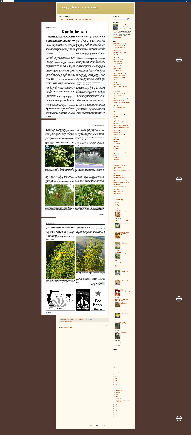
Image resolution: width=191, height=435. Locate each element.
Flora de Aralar (117, 184)
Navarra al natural (119, 289)
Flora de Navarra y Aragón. (79, 7)
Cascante (116, 81)
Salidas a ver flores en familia (120, 86)
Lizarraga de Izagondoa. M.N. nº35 (121, 127)
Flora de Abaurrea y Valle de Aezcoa (122, 182)
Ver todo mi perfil (117, 37)
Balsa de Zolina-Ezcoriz (119, 73)
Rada (115, 105)
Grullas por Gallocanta (125, 280)
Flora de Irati (117, 188)
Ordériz (116, 139)
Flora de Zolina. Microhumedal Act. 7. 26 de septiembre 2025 (125, 235)
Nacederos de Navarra (119, 77)
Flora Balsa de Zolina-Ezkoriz (120, 180)
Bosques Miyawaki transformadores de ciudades (122, 206)
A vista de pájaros (119, 199)
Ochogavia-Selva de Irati (119, 136)
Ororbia (116, 141)
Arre (115, 89)
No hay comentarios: (79, 319)
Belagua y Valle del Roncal (120, 93)
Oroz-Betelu (117, 104)
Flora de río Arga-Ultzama (120, 52)
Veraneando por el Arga (119, 200)
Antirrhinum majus (124, 243)
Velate (115, 109)
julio (117, 394)
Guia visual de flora (118, 191)
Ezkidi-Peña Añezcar (118, 97)
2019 (116, 384)
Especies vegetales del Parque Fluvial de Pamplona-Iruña (122, 171)
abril (117, 396)
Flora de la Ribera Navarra (121, 332)
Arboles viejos (117, 72)
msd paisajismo (118, 252)
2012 (116, 416)
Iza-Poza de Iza (117, 82)
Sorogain (116, 148)
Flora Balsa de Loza (118, 179)
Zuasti (115, 157)
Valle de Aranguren (118, 65)
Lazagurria (116, 123)
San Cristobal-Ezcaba (118, 45)
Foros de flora (117, 189)
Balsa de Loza (118, 210)
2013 (116, 414)
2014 (116, 412)
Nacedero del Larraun (119, 134)
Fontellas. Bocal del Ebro (119, 121)
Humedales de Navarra (119, 43)
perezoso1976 (123, 25)
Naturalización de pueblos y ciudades (122, 102)
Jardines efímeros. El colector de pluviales (121, 264)
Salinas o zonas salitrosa (119, 56)
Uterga (115, 154)
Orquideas (116, 143)
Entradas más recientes (64, 325)
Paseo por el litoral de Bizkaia (125, 254)
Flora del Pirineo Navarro (119, 75)
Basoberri (116, 116)
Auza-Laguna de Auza (119, 113)
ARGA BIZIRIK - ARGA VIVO (122, 269)
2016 (116, 408)
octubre (117, 388)
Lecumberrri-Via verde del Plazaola (121, 125)
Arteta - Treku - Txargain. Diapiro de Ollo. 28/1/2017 (125, 325)
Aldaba (115, 88)
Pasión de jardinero (119, 242)
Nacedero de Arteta (118, 100)
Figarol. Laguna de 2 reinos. (120, 98)
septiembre (118, 390)
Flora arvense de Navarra (119, 177)
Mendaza (116, 130)
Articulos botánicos (68, 321)
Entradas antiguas (104, 325)
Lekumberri (116, 84)
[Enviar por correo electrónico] (86, 319)
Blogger (103, 425)
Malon (115, 54)
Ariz (115, 111)
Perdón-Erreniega (118, 61)
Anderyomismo (118, 279)
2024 (116, 374)
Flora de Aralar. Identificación (120, 186)
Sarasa (115, 146)
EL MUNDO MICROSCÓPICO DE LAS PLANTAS (122, 300)
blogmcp (116, 204)
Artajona (116, 91)
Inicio (85, 325)
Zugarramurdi (117, 159)
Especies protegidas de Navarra (121, 169)
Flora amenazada (117, 173)
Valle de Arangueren (118, 107)
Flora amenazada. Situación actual (121, 175)
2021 (116, 380)
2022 (116, 378)
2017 (116, 406)
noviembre (118, 386)
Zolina (115, 58)
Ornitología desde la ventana (121, 263)
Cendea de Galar (117, 66)
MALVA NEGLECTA (125, 223)
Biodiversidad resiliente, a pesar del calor (125, 213)
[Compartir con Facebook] (90, 319)
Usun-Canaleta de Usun (119, 152)
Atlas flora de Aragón (118, 167)
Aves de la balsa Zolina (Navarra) (122, 232)
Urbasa (115, 150)
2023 (116, 376)
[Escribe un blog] (87, 319)
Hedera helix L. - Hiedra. (124, 334)
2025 (116, 372)
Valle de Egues (117, 63)
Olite (115, 137)
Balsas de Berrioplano (119, 114)
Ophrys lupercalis (124, 313)
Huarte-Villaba (117, 68)
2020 (116, 382)
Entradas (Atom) (68, 327)
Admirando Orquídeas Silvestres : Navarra (122, 311)
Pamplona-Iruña (117, 50)
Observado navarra (118, 193)
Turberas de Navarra (118, 70)
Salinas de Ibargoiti (118, 145)
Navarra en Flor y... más (120, 342)
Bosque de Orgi (117, 95)
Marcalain (116, 129)
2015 (116, 410)
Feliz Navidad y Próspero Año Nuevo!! (125, 291)
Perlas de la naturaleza (120, 322)
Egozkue (116, 120)
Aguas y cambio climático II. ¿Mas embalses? (124, 271)
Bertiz (115, 118)
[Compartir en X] (88, 319)
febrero (117, 398)
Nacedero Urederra (118, 132)
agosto (117, 392)
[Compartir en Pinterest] (91, 319)
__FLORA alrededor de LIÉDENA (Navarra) (122, 221)
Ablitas (115, 79)
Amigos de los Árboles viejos (120, 165)
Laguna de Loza (117, 59)
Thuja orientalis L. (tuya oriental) (124, 302)
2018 (116, 404)
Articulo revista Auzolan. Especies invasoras (75, 19)
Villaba (115, 155)
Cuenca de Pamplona (118, 47)
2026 (116, 370)
